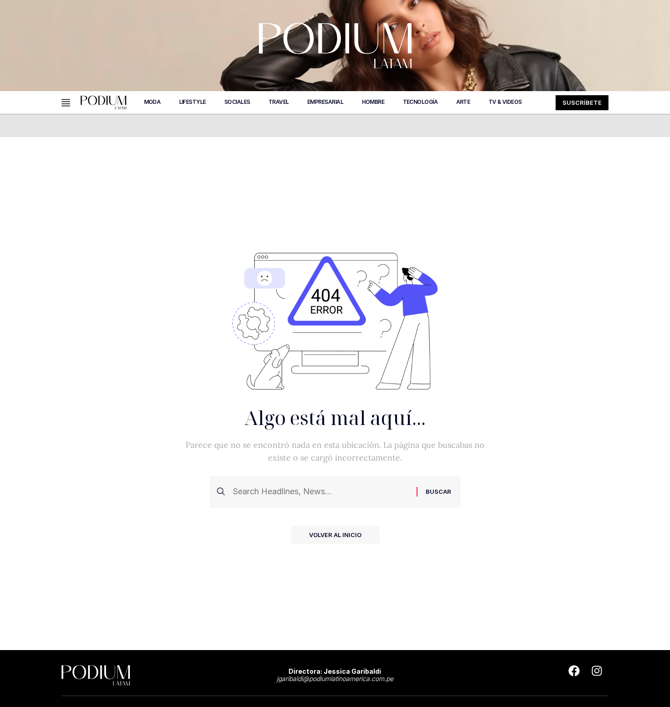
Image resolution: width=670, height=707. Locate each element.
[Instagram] (597, 670)
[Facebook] (574, 670)
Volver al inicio (335, 534)
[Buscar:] (321, 491)
